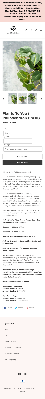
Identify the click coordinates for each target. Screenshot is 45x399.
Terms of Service (12, 353)
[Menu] (41, 30)
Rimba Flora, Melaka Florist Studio (21, 389)
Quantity (6, 137)
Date (5, 129)
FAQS (7, 335)
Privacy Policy (10, 341)
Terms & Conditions (13, 347)
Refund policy (10, 359)
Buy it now (22, 162)
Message (6, 145)
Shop (7, 329)
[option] (13, 98)
